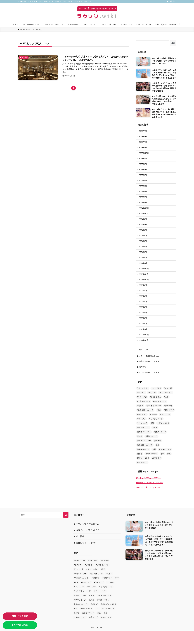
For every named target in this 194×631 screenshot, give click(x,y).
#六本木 (140, 406)
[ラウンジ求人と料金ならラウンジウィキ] (97, 12)
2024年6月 (143, 236)
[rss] (174, 1)
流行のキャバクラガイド (149, 372)
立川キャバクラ (165, 449)
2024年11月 (144, 214)
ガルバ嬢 (153, 414)
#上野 (166, 397)
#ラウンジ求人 (155, 397)
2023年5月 (143, 307)
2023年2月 (143, 324)
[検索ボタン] (181, 24)
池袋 (157, 445)
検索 (173, 43)
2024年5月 (143, 241)
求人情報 (142, 367)
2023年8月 (143, 291)
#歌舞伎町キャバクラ (145, 410)
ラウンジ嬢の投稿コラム (149, 356)
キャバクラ (141, 419)
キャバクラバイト (156, 419)
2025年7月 (143, 169)
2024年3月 (143, 252)
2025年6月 (143, 175)
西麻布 (139, 454)
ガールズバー (165, 414)
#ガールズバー (142, 388)
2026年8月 (143, 131)
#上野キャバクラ (143, 401)
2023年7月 (143, 296)
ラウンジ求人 (142, 423)
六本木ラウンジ (160, 432)
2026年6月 (143, 142)
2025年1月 (143, 203)
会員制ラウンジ (143, 428)
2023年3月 (143, 318)
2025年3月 (143, 192)
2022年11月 (144, 340)
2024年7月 (143, 230)
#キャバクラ (156, 388)
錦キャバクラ (142, 462)
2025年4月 (143, 186)
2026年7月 (143, 137)
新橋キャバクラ (151, 436)
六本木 (154, 428)
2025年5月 (143, 181)
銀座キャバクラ (143, 458)
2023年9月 (143, 285)
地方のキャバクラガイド (149, 361)
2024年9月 (143, 219)
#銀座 (159, 410)
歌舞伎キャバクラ (144, 441)
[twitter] (167, 1)
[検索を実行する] (65, 515)
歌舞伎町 (157, 441)
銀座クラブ (156, 458)
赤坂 (162, 454)
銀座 (169, 454)
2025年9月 (143, 158)
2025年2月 (143, 197)
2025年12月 (144, 153)
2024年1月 (143, 263)
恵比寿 (139, 436)
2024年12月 (144, 208)
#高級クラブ (142, 414)
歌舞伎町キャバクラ (145, 445)
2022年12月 (144, 335)
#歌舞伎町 (168, 406)
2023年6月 (143, 302)
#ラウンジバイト (165, 393)
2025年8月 (143, 164)
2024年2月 (143, 258)
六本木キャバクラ (144, 432)
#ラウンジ (152, 393)
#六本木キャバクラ (153, 406)
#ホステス (141, 393)
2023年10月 (144, 280)
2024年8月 (143, 225)
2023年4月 (143, 313)
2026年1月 (143, 148)
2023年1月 (143, 329)
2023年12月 (144, 269)
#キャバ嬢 (168, 388)
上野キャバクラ (163, 423)
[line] (171, 1)
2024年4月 (143, 247)
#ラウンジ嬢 (142, 397)
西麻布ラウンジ (151, 454)
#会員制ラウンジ (159, 401)
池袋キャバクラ (143, 449)
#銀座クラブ (169, 410)
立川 (154, 449)
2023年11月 (144, 274)
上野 (152, 423)
